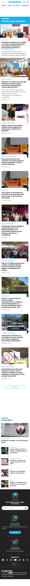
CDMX (9, 5)
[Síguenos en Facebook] (3, 560)
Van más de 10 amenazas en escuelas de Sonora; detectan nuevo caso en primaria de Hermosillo (13, 195)
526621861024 (15, 525)
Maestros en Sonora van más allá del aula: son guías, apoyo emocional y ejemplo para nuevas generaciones (14, 84)
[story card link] (15, 32)
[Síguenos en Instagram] (11, 560)
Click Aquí (15, 532)
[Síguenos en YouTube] (15, 560)
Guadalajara (25, 5)
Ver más (15, 387)
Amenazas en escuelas (9, 156)
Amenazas (5, 190)
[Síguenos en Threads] (23, 560)
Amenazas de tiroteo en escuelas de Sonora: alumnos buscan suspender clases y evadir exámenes (13, 161)
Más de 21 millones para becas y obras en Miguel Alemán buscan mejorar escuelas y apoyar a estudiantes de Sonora (13, 266)
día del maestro (7, 79)
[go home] (15, 571)
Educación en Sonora (8, 223)
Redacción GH (9, 49)
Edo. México (16, 5)
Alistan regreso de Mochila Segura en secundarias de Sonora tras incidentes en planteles (12, 128)
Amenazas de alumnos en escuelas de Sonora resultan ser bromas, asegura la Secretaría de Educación (12, 338)
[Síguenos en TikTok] (19, 560)
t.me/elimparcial (15, 548)
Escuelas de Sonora (8, 123)
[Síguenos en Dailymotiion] (27, 560)
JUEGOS (4, 5)
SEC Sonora (5, 40)
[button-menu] (2, 2)
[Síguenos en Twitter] (7, 560)
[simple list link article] (15, 430)
